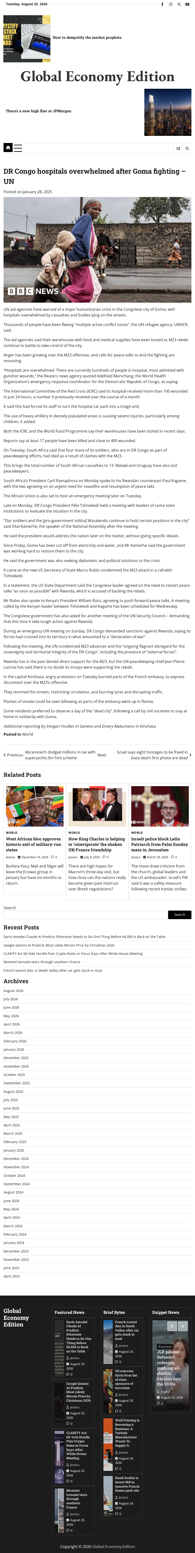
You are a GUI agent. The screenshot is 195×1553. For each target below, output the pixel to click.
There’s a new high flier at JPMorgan (38, 110)
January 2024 (14, 1243)
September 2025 (17, 1083)
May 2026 (11, 1016)
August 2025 (13, 1092)
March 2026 (13, 1032)
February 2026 (15, 1041)
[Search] (186, 148)
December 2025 (16, 1058)
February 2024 (15, 1234)
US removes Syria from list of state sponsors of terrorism (126, 1379)
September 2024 (17, 1184)
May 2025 (11, 1117)
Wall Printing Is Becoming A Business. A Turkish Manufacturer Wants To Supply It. (127, 1433)
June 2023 (11, 1268)
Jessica (10, 857)
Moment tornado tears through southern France (42, 962)
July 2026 (11, 999)
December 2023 (16, 1251)
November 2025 (16, 1066)
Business (165, 1346)
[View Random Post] (178, 148)
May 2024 (11, 1209)
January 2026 (14, 1049)
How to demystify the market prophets (87, 37)
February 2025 (15, 1142)
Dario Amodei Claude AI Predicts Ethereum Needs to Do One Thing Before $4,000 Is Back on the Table (85, 937)
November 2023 (16, 1259)
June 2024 (11, 1201)
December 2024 (16, 1159)
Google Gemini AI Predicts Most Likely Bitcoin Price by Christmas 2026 (59, 945)
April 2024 (12, 1217)
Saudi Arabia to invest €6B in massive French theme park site (127, 1484)
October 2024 (14, 1175)
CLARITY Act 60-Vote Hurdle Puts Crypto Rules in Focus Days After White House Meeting (73, 954)
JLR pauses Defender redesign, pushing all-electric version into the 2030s (169, 1368)
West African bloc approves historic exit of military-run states (33, 844)
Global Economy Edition (97, 76)
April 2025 (12, 1125)
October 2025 (14, 1075)
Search (10, 907)
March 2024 (13, 1226)
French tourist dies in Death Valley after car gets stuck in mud (53, 970)
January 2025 (14, 1150)
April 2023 (12, 1276)
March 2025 (13, 1133)
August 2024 (13, 1192)
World (27, 734)
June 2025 (11, 1108)
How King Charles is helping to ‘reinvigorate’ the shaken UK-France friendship (96, 844)
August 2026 (13, 991)
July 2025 (11, 1100)
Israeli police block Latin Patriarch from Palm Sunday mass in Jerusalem (159, 844)
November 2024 (16, 1167)
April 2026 (12, 1024)
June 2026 (11, 1007)
